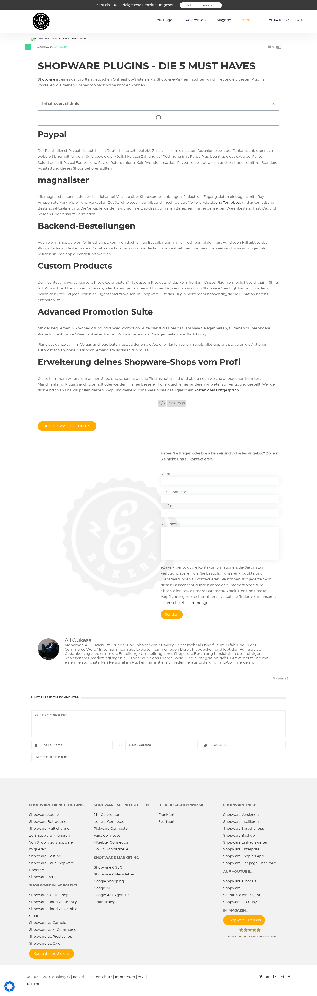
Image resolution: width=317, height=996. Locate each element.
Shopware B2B (42, 877)
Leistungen (165, 20)
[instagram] (282, 974)
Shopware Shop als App (243, 856)
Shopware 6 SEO (108, 867)
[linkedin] (274, 974)
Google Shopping (109, 881)
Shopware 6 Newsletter (114, 874)
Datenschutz (101, 977)
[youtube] (267, 974)
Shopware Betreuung (48, 821)
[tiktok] (253, 974)
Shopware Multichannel (49, 828)
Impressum (125, 977)
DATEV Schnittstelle (111, 849)
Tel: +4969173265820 (284, 20)
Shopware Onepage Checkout (249, 863)
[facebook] (289, 974)
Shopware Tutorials (239, 881)
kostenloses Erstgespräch (216, 390)
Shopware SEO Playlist (242, 902)
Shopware (60, 47)
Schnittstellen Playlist (242, 895)
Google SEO (104, 888)
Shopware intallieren (241, 821)
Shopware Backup (239, 835)
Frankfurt (166, 814)
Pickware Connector (111, 828)
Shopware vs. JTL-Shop (49, 895)
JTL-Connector (106, 814)
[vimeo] (260, 974)
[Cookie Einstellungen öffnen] (9, 991)
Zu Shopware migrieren (49, 835)
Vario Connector (108, 835)
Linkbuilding (105, 902)
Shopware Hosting (45, 856)
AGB (141, 977)
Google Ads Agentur (111, 895)
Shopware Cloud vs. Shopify (53, 902)
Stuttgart (166, 821)
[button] (273, 103)
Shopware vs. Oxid (45, 943)
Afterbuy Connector (111, 842)
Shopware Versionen (241, 814)
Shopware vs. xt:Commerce (52, 929)
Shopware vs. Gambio (47, 923)
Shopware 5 (280, 678)
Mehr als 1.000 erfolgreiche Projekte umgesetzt (136, 5)
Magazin (224, 20)
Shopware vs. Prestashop (50, 936)
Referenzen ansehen (200, 5)
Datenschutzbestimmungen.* (186, 603)
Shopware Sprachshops (243, 828)
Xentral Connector (110, 821)
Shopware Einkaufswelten (245, 842)
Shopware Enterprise (241, 849)
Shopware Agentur (45, 814)
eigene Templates (225, 202)
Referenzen (196, 20)
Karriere (33, 984)
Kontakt (249, 20)
